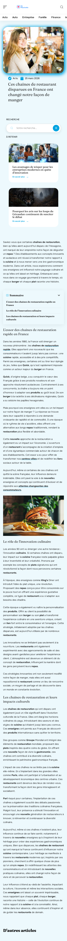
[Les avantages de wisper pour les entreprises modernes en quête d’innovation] (33, 153)
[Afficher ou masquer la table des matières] (42, 295)
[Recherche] (62, 7)
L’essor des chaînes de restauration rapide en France (30, 303)
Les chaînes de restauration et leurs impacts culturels (30, 318)
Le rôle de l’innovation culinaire (23, 310)
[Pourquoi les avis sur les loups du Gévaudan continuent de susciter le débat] (33, 197)
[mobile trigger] (5, 7)
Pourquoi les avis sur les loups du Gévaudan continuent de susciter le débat (32, 214)
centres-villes (29, 458)
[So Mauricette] (22, 7)
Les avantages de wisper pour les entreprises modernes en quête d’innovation (32, 169)
